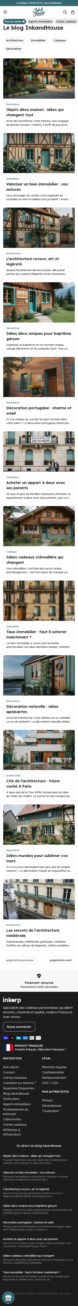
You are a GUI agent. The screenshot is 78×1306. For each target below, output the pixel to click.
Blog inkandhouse (16, 1093)
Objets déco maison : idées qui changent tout (31, 1156)
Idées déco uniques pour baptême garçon (30, 1206)
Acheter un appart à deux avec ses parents (30, 1239)
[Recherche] (65, 12)
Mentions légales (54, 1067)
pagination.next (61, 960)
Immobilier (38, 40)
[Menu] (10, 12)
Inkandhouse (51, 1105)
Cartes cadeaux (66, 21)
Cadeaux (59, 40)
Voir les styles (13, 21)
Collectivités (12, 1119)
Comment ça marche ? (19, 1083)
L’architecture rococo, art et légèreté (26, 1189)
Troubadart (50, 1111)
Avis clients (11, 1067)
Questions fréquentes (18, 1088)
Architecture (14, 40)
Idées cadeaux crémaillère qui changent (28, 1255)
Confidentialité (53, 1072)
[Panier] (72, 12)
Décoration (13, 48)
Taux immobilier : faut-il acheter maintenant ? (31, 1272)
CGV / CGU (50, 1083)
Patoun (47, 1100)
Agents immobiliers (40, 21)
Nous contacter (19, 1027)
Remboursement (54, 1078)
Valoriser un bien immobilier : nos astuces (29, 1172)
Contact (9, 1072)
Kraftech (30, 1293)
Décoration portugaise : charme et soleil (28, 1222)
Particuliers (11, 1099)
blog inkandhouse (48, 1146)
